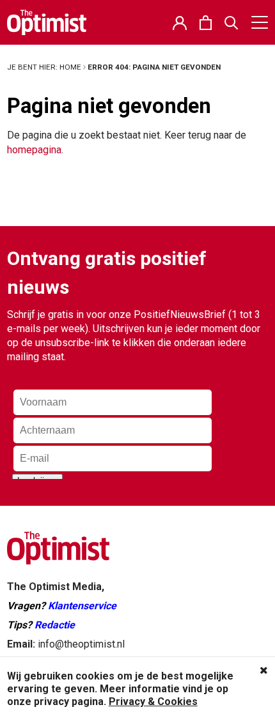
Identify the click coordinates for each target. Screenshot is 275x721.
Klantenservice (82, 606)
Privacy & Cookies (153, 701)
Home (70, 67)
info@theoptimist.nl (81, 644)
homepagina (34, 150)
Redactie (55, 625)
